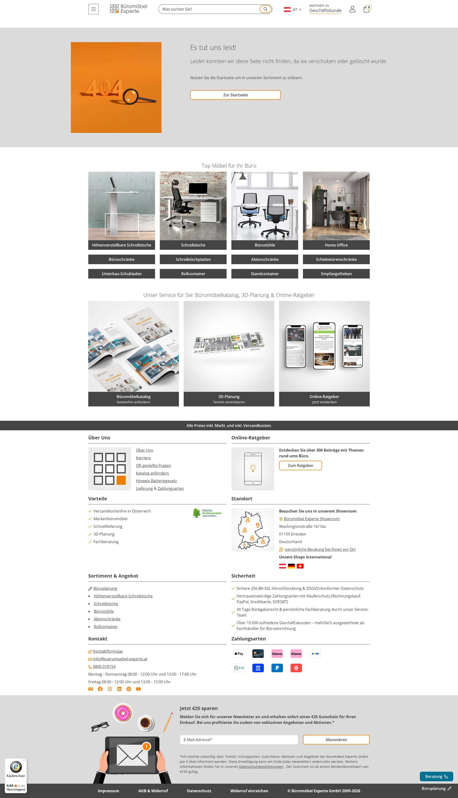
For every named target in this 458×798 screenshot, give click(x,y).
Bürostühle (104, 611)
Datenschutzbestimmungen (261, 766)
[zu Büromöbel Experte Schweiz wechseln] (300, 566)
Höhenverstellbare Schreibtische (123, 596)
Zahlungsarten (171, 488)
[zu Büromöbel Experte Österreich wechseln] (282, 566)
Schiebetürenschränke (336, 259)
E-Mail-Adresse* (198, 739)
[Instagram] (109, 689)
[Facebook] (100, 689)
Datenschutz (199, 790)
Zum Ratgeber (300, 465)
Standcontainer (265, 273)
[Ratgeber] (90, 689)
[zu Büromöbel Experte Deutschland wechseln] (291, 566)
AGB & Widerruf (153, 790)
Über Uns (144, 450)
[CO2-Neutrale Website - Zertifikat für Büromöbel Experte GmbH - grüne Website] (207, 513)
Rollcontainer (193, 273)
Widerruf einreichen (249, 790)
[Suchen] (265, 9)
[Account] (352, 9)
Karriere (143, 457)
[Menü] (93, 9)
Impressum (108, 790)
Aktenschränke (265, 259)
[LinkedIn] (119, 689)
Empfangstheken (336, 273)
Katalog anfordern (152, 473)
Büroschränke (122, 259)
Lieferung (144, 488)
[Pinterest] (128, 689)
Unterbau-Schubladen (122, 273)
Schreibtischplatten (193, 259)
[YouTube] (138, 689)
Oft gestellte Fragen (153, 465)
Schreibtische (106, 603)
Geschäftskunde (325, 10)
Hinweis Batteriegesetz (156, 480)
